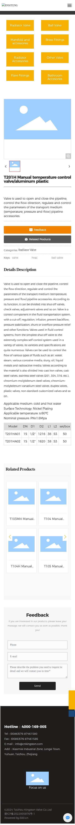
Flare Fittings (20, 75)
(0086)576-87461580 (23, 733)
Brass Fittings (55, 40)
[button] (9, 537)
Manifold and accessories (20, 41)
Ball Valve (55, 25)
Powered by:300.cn (16, 818)
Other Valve (55, 57)
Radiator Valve (20, 25)
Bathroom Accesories (55, 77)
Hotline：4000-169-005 (25, 726)
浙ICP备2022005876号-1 (19, 813)
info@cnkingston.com (29, 744)
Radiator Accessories (20, 59)
